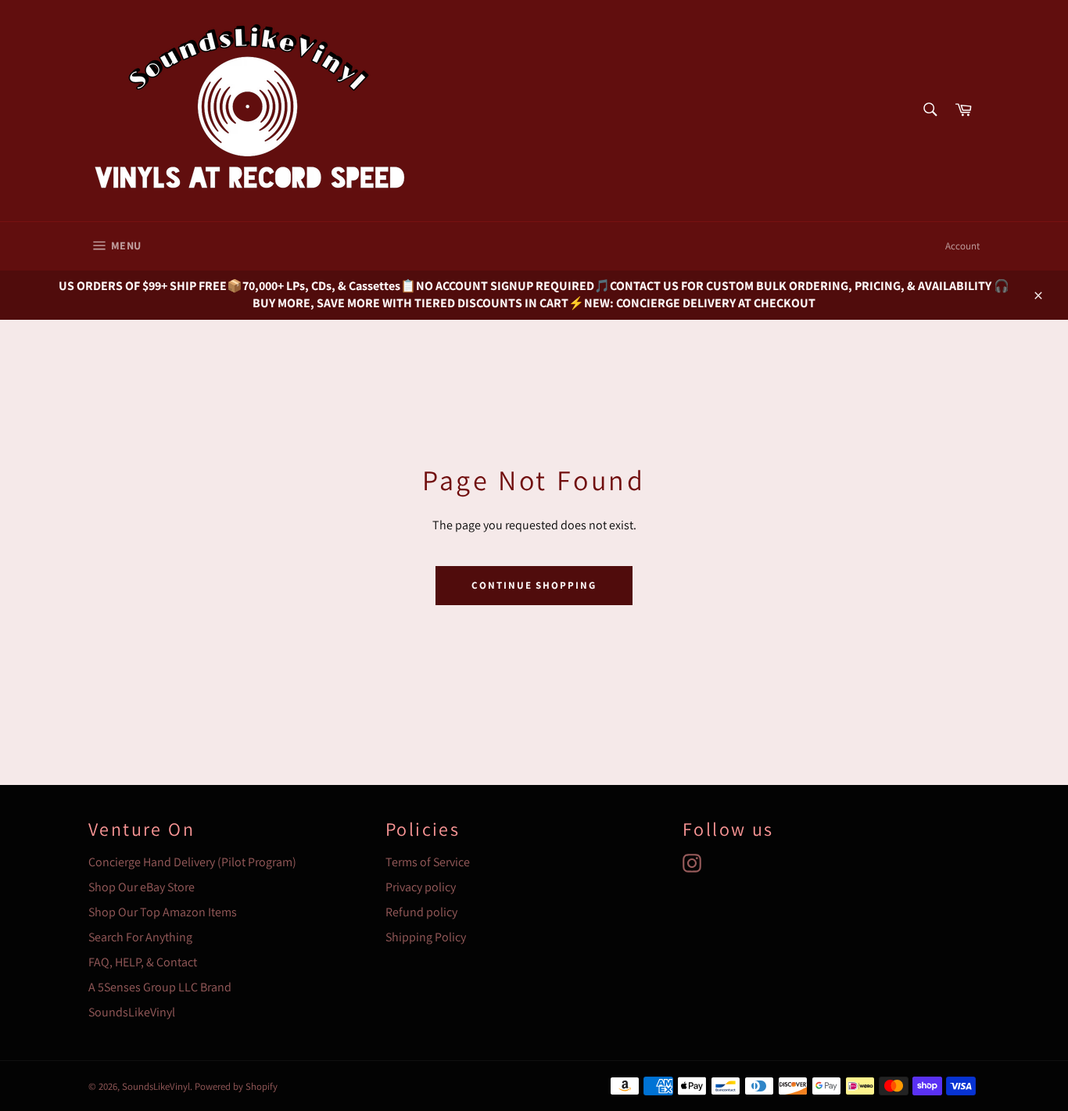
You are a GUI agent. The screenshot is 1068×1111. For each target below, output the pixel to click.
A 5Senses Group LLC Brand (159, 987)
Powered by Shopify (236, 1086)
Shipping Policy (425, 937)
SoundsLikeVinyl (131, 1012)
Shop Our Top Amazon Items (162, 912)
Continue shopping (534, 585)
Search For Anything (140, 937)
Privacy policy (420, 887)
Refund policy (421, 912)
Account (962, 246)
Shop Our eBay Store (141, 887)
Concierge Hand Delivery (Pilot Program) (192, 862)
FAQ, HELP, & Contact (142, 962)
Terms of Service (427, 862)
